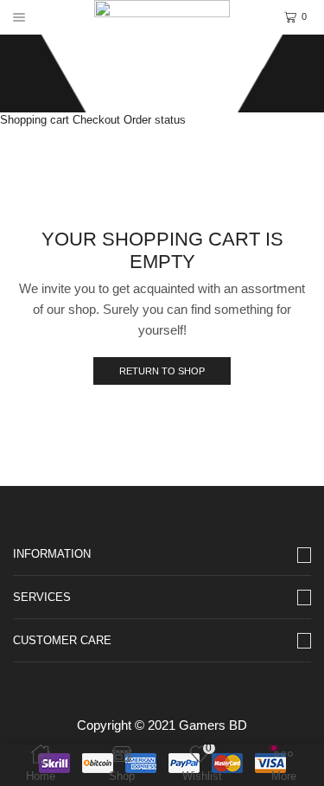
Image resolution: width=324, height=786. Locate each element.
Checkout (96, 119)
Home (158, 60)
